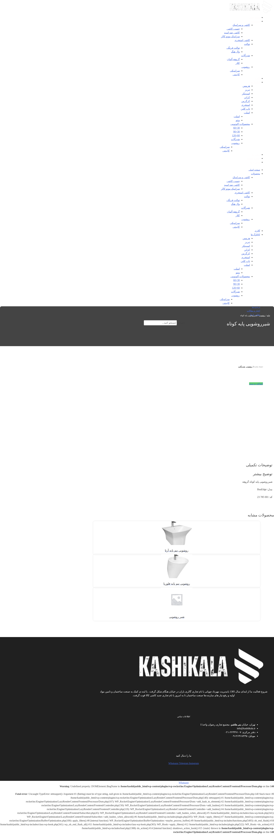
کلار (238, 63)
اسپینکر (246, 93)
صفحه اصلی (254, 17)
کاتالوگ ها (255, 82)
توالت (247, 44)
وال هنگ (235, 51)
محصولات (255, 21)
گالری (257, 78)
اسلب (247, 112)
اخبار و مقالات (253, 158)
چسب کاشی (233, 28)
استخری (245, 105)
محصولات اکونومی (240, 124)
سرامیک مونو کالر (230, 36)
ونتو (238, 120)
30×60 (236, 127)
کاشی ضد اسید (232, 32)
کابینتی (236, 74)
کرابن (247, 97)
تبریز (247, 89)
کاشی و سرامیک (241, 25)
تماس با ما (255, 162)
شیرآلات (245, 55)
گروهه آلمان (233, 59)
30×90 (236, 131)
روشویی (245, 67)
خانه (268, 315)
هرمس (246, 86)
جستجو (181, 322)
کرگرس (245, 101)
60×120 (236, 135)
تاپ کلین (245, 108)
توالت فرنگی (233, 48)
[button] (256, 383)
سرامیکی (235, 70)
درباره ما (256, 154)
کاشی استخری (242, 40)
